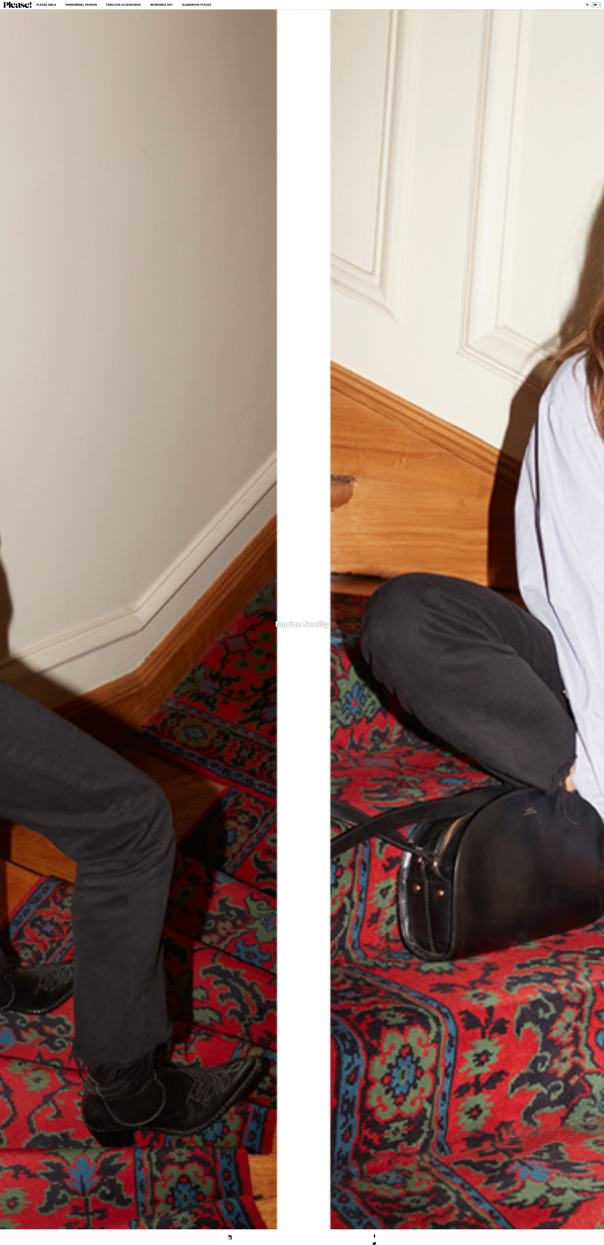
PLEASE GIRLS (46, 4)
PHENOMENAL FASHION (81, 4)
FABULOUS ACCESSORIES (123, 4)
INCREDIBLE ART (161, 4)
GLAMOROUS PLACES (196, 4)
